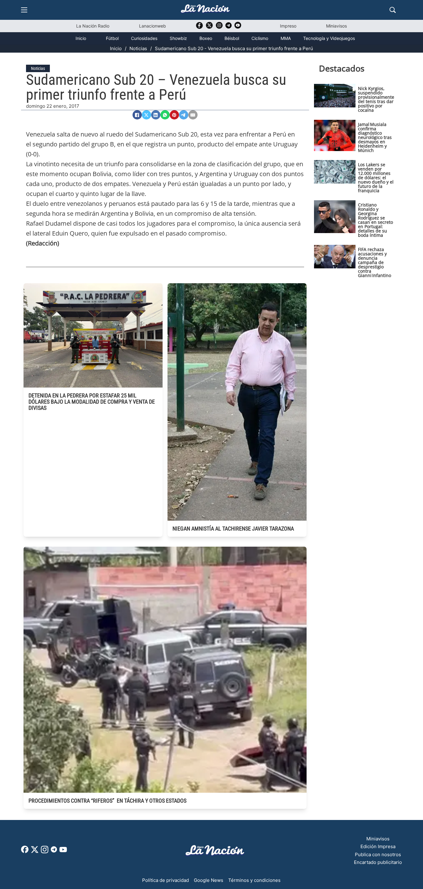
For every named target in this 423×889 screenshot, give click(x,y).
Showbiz (178, 38)
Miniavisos (336, 25)
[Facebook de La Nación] (24, 851)
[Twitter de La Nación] (209, 27)
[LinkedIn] (155, 114)
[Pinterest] (174, 114)
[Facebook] (137, 114)
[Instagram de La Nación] (219, 27)
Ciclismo (259, 38)
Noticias (138, 48)
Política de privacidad (165, 880)
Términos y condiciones (254, 880)
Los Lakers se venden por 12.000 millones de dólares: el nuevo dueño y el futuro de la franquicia (376, 177)
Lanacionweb (152, 25)
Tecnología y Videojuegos (329, 38)
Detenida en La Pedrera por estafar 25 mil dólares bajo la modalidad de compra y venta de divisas (91, 401)
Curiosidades (144, 38)
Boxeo (205, 38)
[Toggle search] (392, 10)
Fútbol (112, 38)
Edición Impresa (377, 846)
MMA (286, 38)
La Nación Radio (92, 25)
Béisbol (232, 38)
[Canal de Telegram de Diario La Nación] (228, 27)
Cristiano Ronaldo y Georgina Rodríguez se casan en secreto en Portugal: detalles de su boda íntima (375, 220)
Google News (208, 880)
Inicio (81, 38)
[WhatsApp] (165, 114)
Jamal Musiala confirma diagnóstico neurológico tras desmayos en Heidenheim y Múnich (375, 137)
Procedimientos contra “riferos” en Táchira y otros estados (107, 800)
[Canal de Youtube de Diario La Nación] (238, 27)
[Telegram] (183, 114)
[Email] (193, 114)
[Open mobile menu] (24, 9)
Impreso (288, 25)
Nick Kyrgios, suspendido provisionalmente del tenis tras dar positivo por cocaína (376, 99)
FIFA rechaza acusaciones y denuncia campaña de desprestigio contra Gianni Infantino (374, 262)
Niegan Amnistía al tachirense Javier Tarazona (233, 528)
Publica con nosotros (378, 854)
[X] (146, 114)
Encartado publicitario (378, 862)
